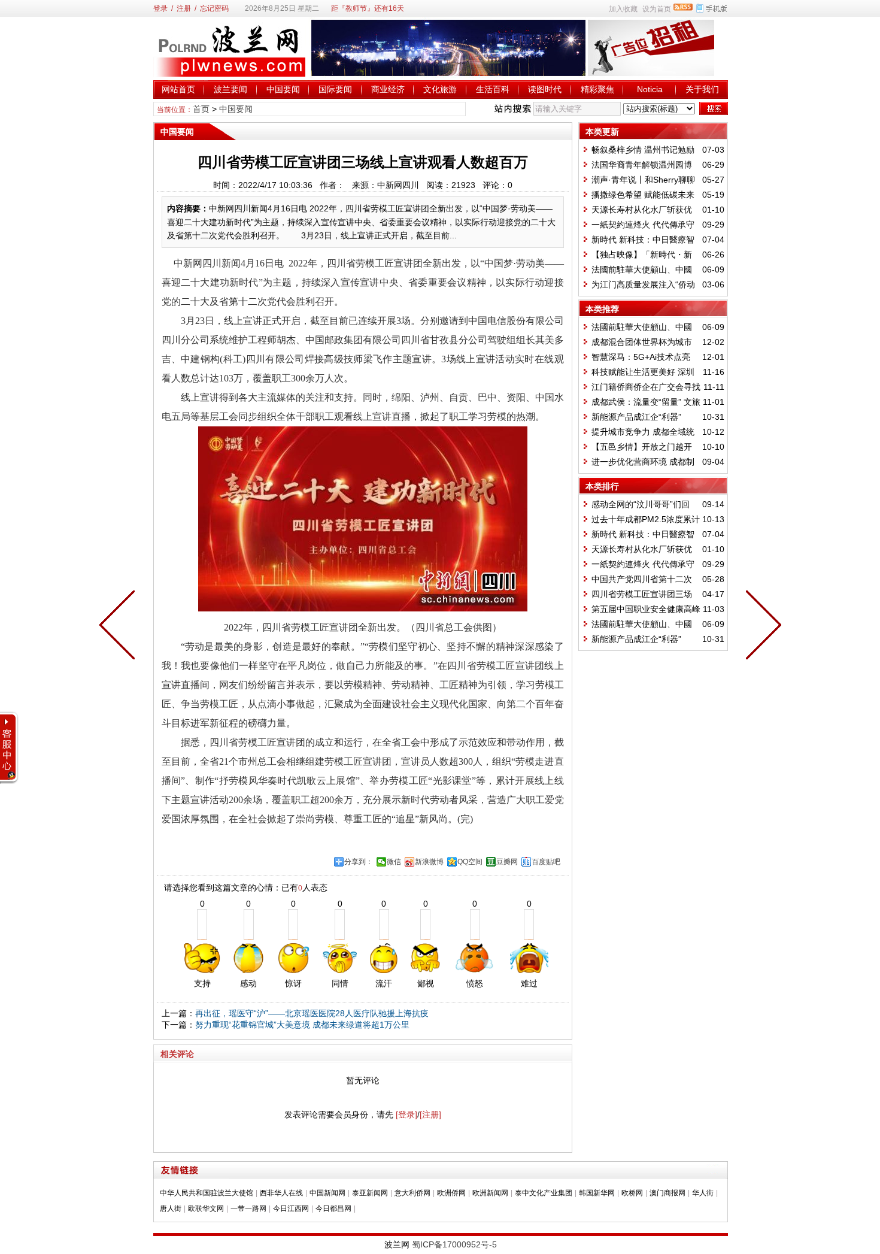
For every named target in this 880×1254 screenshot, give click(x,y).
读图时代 (545, 89)
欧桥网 (632, 1193)
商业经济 (388, 89)
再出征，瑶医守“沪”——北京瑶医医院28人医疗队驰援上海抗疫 (312, 1013)
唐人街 (170, 1208)
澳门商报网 (667, 1193)
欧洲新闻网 (490, 1193)
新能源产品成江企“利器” (636, 417)
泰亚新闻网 (370, 1193)
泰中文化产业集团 (543, 1193)
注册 (184, 8)
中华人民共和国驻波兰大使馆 (206, 1193)
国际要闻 (335, 89)
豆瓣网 (507, 862)
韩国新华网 (597, 1193)
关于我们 (702, 89)
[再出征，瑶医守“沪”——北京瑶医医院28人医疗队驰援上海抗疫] (761, 627)
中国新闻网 (327, 1193)
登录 (160, 8)
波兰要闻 (230, 89)
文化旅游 (440, 89)
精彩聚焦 (597, 89)
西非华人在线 (281, 1193)
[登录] (406, 1114)
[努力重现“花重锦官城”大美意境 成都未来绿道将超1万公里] (119, 627)
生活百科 (492, 89)
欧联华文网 (206, 1208)
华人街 (703, 1193)
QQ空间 (470, 862)
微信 (394, 862)
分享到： (358, 862)
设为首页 (656, 9)
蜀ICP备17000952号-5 (454, 1244)
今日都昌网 (333, 1208)
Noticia (650, 89)
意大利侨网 (412, 1193)
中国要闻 (283, 89)
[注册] (430, 1114)
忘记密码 (214, 8)
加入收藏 (623, 9)
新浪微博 (429, 862)
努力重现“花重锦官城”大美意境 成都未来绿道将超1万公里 (302, 1024)
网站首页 (178, 89)
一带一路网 (248, 1208)
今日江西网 (291, 1208)
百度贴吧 (546, 862)
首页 (201, 109)
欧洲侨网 (451, 1193)
